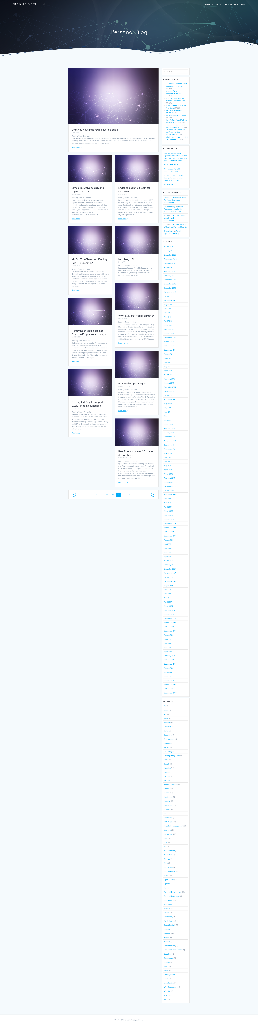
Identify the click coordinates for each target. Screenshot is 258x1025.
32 (131, 494)
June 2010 (168, 461)
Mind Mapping (169, 871)
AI (165, 706)
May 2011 (167, 416)
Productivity (168, 917)
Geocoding (168, 751)
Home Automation (171, 784)
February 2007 (169, 610)
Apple (166, 710)
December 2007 (170, 569)
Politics (166, 913)
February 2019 (169, 275)
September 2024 (170, 259)
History (167, 776)
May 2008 (167, 552)
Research (167, 933)
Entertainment (169, 739)
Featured (167, 743)
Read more (76, 147)
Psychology (168, 921)
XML (165, 999)
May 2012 (167, 366)
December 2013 (170, 288)
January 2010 (169, 482)
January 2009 (169, 519)
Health (166, 772)
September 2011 (170, 399)
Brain (166, 718)
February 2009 (169, 515)
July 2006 (167, 639)
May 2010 (167, 466)
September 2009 (170, 494)
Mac (165, 846)
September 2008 (170, 536)
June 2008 (168, 548)
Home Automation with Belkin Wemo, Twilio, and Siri (173, 209)
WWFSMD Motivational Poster (136, 315)
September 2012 (170, 350)
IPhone (167, 809)
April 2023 (168, 267)
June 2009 (168, 499)
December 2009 (170, 486)
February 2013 (169, 329)
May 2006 (167, 647)
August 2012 (169, 354)
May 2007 (167, 598)
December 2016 (170, 284)
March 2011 (168, 424)
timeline (167, 962)
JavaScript (168, 818)
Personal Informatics (172, 896)
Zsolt (166, 215)
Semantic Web (169, 946)
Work (243, 4)
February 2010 (169, 478)
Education (168, 735)
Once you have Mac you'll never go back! (95, 129)
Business (167, 722)
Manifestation (169, 851)
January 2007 (169, 614)
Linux (166, 838)
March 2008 (168, 561)
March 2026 (168, 247)
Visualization (169, 983)
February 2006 (169, 656)
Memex (167, 859)
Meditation (168, 855)
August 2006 (169, 635)
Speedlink (167, 954)
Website (167, 991)
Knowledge (168, 822)
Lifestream (168, 834)
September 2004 (170, 693)
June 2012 (168, 362)
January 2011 (169, 432)
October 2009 (169, 490)
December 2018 (170, 280)
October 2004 (169, 689)
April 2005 (168, 672)
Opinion (167, 884)
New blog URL (126, 259)
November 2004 (170, 685)
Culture (167, 731)
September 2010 (170, 449)
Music (166, 875)
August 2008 (169, 540)
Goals (166, 760)
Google (167, 764)
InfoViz (166, 793)
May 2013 (167, 317)
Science (167, 941)
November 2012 (170, 342)
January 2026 (169, 251)
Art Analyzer (168, 184)
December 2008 (170, 523)
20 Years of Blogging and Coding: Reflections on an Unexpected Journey (173, 177)
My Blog (219, 4)
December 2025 (170, 255)
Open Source (169, 879)
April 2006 (168, 651)
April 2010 (168, 470)
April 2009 (168, 507)
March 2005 (168, 676)
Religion (167, 929)
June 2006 (168, 643)
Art (165, 714)
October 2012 (169, 346)
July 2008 (167, 544)
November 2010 (170, 441)
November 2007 (170, 573)
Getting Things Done (172, 756)
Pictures (167, 908)
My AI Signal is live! (171, 165)
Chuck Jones (168, 231)
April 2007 (168, 602)
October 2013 (169, 296)
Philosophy (168, 900)
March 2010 (168, 474)
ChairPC (167, 197)
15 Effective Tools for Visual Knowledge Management (175, 200)
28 (107, 494)
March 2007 (168, 606)
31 (125, 494)
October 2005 (169, 660)
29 (113, 494)
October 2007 (169, 577)
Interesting (168, 805)
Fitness (166, 747)
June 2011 (168, 412)
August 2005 (169, 668)
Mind (166, 863)
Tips (165, 966)
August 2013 (169, 304)
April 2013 (168, 321)
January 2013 (169, 333)
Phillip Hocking (169, 206)
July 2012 (167, 358)
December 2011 (170, 387)
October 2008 (169, 532)
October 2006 (169, 627)
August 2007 (169, 585)
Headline (167, 768)
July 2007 (167, 589)
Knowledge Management (173, 826)
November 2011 (170, 391)
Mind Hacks (168, 867)
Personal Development (172, 892)
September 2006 (170, 631)
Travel (166, 970)
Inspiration (168, 797)
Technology (168, 958)
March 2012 (168, 375)
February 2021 (169, 271)
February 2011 (169, 428)
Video (166, 979)
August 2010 (169, 453)
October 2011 (169, 395)
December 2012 (170, 337)
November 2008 (170, 528)
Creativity (167, 727)
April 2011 (168, 420)
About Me (209, 4)
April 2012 (168, 371)
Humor (166, 789)
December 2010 (170, 437)
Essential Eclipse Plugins (132, 383)
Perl (165, 888)
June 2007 (168, 594)
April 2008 (168, 556)
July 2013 (167, 309)
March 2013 (168, 325)
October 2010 (169, 445)
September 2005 (170, 664)
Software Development (173, 950)
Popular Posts (231, 4)
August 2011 (169, 404)
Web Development (171, 987)
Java (165, 813)
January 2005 (169, 680)
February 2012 (169, 379)
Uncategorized (169, 975)
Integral (167, 801)
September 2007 (170, 581)
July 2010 (167, 457)
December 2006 (170, 618)
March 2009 (168, 511)
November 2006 (170, 623)
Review (166, 937)
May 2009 (167, 503)
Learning (167, 830)
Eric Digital (29, 4)
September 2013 (170, 300)
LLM (165, 842)
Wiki (165, 995)
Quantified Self (169, 925)
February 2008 (169, 565)
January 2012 (169, 383)
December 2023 (170, 263)
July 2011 (167, 408)
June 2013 (168, 313)
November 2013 (170, 292)
